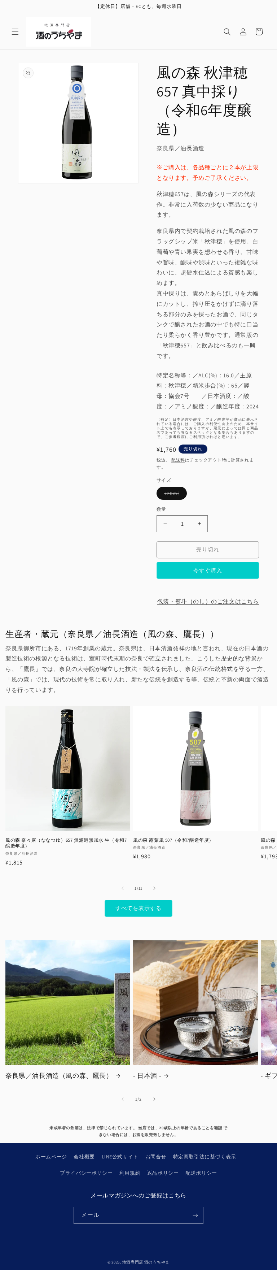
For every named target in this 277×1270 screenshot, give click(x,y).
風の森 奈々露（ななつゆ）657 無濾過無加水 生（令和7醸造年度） (66, 843)
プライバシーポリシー (86, 1173)
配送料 (178, 460)
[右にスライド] (154, 888)
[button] (15, 32)
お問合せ (155, 1156)
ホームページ (51, 1156)
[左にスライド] (123, 888)
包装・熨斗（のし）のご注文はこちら (208, 601)
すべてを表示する (138, 908)
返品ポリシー (163, 1173)
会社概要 (84, 1156)
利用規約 (129, 1173)
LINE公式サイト (120, 1156)
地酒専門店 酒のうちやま (146, 1262)
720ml (174, 495)
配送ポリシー (201, 1173)
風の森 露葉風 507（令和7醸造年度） (173, 840)
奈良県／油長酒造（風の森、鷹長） (59, 1075)
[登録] (195, 1215)
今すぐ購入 (207, 570)
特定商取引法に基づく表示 (204, 1156)
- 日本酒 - (147, 1075)
